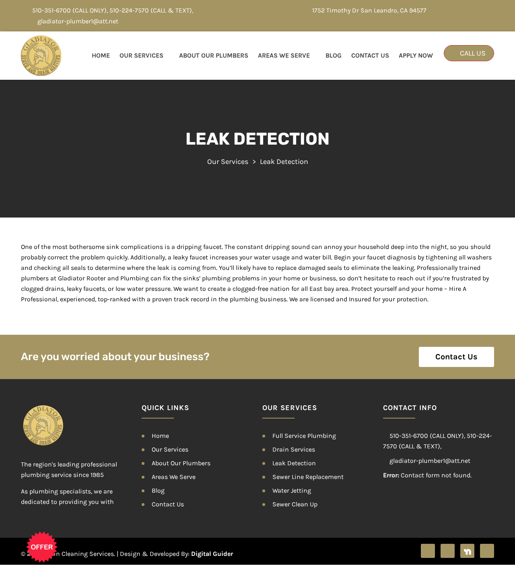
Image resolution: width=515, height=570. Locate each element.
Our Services (141, 55)
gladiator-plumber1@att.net (77, 21)
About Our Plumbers (213, 55)
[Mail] (487, 551)
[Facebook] (428, 551)
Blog (333, 55)
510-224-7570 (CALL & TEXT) (150, 10)
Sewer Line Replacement (308, 477)
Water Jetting (291, 490)
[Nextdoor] (467, 551)
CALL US (472, 53)
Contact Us (370, 55)
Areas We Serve (284, 55)
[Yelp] (448, 551)
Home (101, 55)
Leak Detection (294, 463)
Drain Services (293, 449)
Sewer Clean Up (294, 504)
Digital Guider (212, 554)
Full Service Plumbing (304, 435)
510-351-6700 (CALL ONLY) (69, 10)
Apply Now (416, 55)
